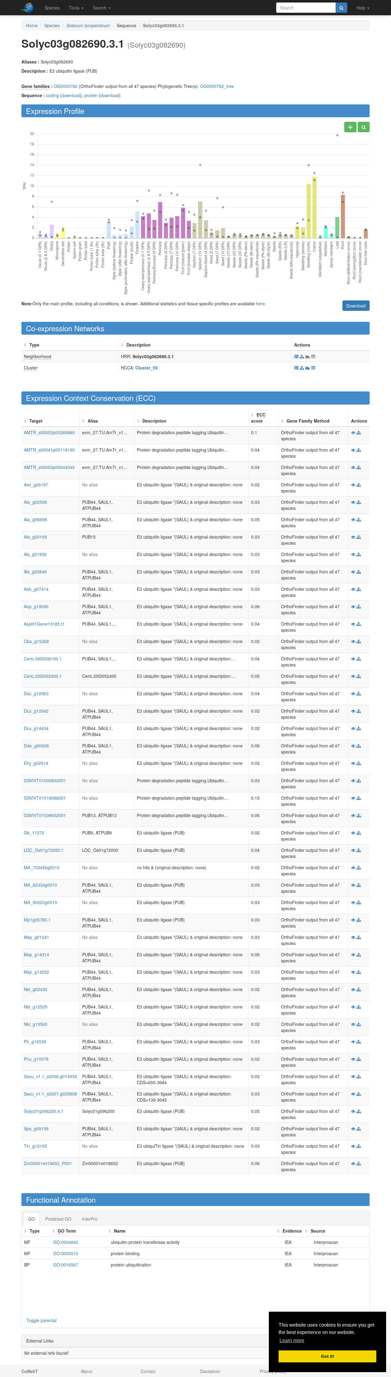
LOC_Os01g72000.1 (44, 850)
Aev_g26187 (36, 484)
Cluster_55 (146, 368)
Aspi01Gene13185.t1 (44, 624)
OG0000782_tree (217, 86)
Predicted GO (58, 1219)
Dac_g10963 (36, 693)
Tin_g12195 (35, 1146)
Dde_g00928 (36, 746)
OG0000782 (66, 86)
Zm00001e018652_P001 (48, 1163)
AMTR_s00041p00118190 (49, 450)
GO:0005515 (65, 1253)
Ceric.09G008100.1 (43, 659)
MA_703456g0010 (42, 867)
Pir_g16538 (35, 1041)
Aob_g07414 (36, 589)
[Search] (341, 7)
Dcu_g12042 (36, 711)
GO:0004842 (65, 1242)
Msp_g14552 (36, 972)
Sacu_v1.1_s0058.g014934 (50, 1076)
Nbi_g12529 (35, 1007)
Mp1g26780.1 (37, 920)
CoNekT (29, 1371)
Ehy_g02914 (36, 763)
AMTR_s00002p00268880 (49, 432)
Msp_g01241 (36, 937)
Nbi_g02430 (35, 989)
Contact (148, 1371)
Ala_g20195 (35, 537)
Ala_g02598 (35, 502)
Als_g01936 (35, 554)
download (71, 95)
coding (52, 95)
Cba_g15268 (36, 641)
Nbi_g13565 (35, 1024)
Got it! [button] (327, 1356)
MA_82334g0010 (40, 885)
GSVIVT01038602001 (45, 815)
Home (32, 25)
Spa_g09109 (36, 1128)
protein (91, 95)
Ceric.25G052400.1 (43, 676)
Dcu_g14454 (36, 728)
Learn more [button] (292, 1340)
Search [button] (100, 8)
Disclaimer (210, 1371)
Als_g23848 (35, 572)
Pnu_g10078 (36, 1059)
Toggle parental (41, 1320)
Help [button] (361, 8)
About (86, 1371)
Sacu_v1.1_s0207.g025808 (50, 1094)
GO (31, 1219)
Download (356, 306)
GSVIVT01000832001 (45, 780)
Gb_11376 (34, 833)
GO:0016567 (65, 1265)
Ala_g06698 (35, 519)
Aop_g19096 (36, 606)
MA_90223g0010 (40, 902)
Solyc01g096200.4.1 (44, 1111)
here (260, 303)
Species (52, 8)
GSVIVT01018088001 (45, 798)
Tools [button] (75, 8)
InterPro (89, 1219)
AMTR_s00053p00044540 (49, 467)
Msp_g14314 (36, 954)
